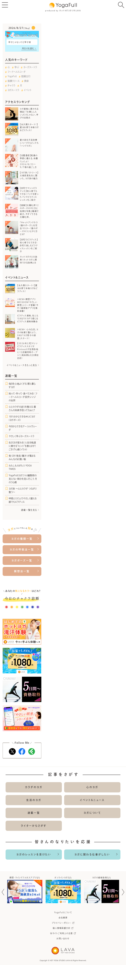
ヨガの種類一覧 (22, 538)
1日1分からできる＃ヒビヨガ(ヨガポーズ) (22, 418)
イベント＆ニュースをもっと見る (22, 365)
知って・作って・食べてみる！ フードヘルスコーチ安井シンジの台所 (23, 397)
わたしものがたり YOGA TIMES (20, 467)
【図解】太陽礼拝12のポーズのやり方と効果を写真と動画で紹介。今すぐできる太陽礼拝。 (29, 211)
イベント (27, 90)
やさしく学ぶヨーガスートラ (21, 436)
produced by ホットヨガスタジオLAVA (63, 10)
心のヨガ (92, 787)
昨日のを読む (28, 48)
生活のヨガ (33, 800)
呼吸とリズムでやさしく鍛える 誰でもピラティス (23, 500)
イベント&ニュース (92, 800)
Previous (3, 892)
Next (123, 892)
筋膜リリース (14, 81)
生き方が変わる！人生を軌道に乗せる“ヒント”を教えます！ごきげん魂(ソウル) (22, 446)
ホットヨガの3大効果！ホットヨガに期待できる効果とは (28, 260)
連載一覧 (34, 813)
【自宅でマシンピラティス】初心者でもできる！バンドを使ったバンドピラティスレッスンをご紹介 (29, 194)
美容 (26, 81)
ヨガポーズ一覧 (21, 560)
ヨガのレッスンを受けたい (33, 854)
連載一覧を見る (29, 510)
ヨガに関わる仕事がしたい (92, 854)
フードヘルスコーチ (17, 72)
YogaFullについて (63, 912)
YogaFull (12, 76)
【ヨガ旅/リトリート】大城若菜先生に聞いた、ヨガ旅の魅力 (29, 175)
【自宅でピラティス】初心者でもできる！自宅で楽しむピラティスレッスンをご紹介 (29, 245)
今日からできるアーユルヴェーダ (23, 428)
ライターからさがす (34, 825)
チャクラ (11, 85)
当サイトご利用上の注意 (61, 933)
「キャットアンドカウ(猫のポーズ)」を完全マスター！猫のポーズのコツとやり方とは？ (29, 228)
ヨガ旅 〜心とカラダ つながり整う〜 (23, 490)
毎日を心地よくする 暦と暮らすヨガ (22, 385)
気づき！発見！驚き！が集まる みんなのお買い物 (22, 457)
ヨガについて (92, 813)
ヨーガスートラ (30, 67)
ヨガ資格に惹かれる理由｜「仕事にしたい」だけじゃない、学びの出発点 (29, 113)
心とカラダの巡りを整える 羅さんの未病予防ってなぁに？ (22, 408)
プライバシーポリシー (61, 923)
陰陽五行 (26, 76)
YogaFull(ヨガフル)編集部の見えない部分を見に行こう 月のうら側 (23, 478)
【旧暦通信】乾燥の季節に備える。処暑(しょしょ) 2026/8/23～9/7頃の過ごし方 (29, 161)
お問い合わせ (63, 939)
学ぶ (16, 67)
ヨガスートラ (13, 90)
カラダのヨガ (33, 787)
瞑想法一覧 (22, 571)
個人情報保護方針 (61, 928)
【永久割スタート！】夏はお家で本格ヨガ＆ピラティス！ (29, 127)
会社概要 (63, 918)
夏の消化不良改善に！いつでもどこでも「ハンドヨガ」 (29, 143)
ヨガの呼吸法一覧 (22, 549)
